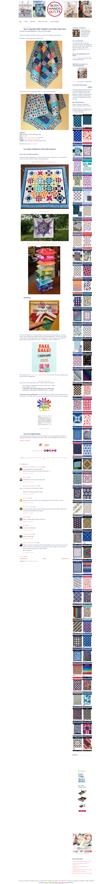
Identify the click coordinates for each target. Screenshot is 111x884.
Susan (24, 525)
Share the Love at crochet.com (82, 853)
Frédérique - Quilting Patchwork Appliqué (33, 467)
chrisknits (25, 517)
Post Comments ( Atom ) (32, 561)
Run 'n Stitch (26, 498)
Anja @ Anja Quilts (28, 534)
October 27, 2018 (28, 538)
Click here (74, 58)
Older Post (65, 558)
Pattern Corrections (42, 21)
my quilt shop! (33, 143)
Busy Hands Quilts (37, 457)
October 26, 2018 (28, 473)
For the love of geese (28, 506)
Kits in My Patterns (54, 21)
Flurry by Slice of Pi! (44, 211)
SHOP (26, 21)
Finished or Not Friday (57, 457)
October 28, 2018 (28, 552)
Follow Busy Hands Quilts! (44, 381)
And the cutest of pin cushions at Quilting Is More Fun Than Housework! (44, 243)
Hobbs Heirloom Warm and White (32, 139)
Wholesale (32, 21)
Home (44, 558)
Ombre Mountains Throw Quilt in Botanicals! (82, 873)
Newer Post (23, 558)
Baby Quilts (30, 457)
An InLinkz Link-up (44, 428)
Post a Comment (23, 556)
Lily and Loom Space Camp (30, 137)
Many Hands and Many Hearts (30, 485)
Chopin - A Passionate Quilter (30, 542)
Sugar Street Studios (60, 883)
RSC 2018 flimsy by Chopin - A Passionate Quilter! (44, 162)
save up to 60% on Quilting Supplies (38, 374)
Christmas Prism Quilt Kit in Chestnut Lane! (82, 861)
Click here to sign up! (25, 440)
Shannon (25, 477)
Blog (20, 21)
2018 (25, 457)
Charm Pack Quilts (47, 457)
